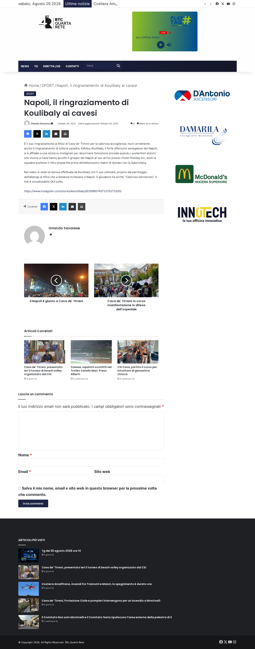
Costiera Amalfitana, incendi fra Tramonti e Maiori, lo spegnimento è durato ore (97, 584)
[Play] (160, 44)
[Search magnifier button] (118, 66)
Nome (25, 455)
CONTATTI (72, 66)
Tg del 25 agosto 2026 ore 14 (61, 551)
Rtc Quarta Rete (75, 642)
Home (33, 85)
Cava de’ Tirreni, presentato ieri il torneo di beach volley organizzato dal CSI (43, 370)
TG (36, 66)
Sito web (102, 471)
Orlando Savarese (40, 123)
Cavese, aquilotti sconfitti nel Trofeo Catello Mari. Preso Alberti (91, 370)
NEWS (25, 66)
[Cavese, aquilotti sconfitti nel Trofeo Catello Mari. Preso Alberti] (91, 351)
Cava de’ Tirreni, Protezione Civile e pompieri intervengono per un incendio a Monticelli (101, 601)
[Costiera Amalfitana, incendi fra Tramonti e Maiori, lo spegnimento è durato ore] (28, 589)
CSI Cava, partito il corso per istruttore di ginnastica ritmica (137, 370)
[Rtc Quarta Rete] (52, 21)
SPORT (48, 85)
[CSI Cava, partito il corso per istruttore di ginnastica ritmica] (137, 351)
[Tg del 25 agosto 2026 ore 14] (28, 556)
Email (24, 471)
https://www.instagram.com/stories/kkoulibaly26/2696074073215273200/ (73, 191)
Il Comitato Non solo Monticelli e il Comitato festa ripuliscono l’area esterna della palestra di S (107, 617)
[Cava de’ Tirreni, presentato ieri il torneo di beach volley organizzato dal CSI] (44, 351)
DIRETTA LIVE (51, 66)
